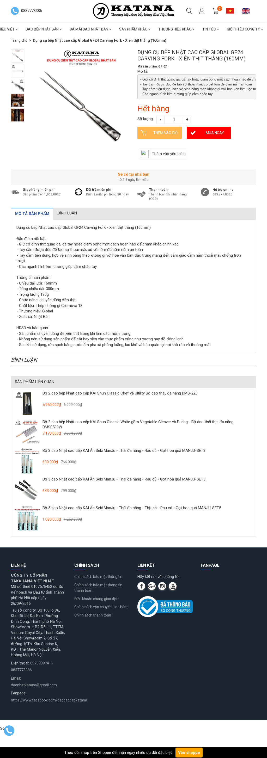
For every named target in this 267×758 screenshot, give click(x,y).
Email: (16, 678)
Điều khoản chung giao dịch (96, 599)
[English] (247, 10)
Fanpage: (18, 693)
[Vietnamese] (232, 10)
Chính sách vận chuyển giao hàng (101, 607)
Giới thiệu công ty (244, 29)
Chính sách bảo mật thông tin (98, 577)
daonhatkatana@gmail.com (34, 685)
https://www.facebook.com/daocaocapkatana (49, 700)
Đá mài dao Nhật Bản (89, 29)
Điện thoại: (20, 663)
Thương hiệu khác (175, 29)
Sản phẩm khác (133, 29)
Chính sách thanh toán (92, 615)
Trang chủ (19, 40)
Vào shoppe (189, 752)
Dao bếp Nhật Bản (42, 29)
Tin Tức (209, 29)
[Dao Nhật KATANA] (133, 10)
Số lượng (145, 118)
